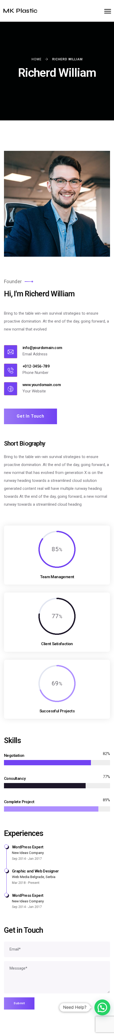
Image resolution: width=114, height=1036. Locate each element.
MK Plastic (20, 11)
